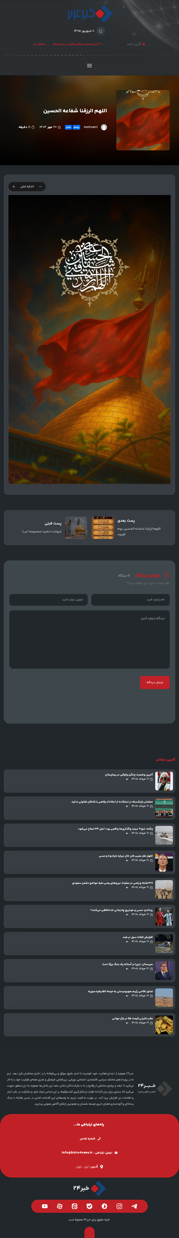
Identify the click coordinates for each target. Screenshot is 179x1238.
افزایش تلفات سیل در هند (138, 937)
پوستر (76, 127)
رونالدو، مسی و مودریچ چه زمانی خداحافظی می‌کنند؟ (121, 910)
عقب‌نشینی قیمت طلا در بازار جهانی (132, 1018)
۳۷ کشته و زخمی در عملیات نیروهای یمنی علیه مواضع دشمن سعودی (112, 883)
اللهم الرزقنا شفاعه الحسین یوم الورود (139, 531)
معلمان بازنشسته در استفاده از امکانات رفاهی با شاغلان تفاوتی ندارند (112, 802)
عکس (68, 127)
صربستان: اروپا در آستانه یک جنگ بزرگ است (127, 964)
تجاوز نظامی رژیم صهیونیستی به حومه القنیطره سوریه (120, 991)
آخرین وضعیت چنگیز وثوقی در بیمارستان (85, 44)
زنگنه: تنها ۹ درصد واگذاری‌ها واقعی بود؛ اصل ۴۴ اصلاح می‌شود (115, 829)
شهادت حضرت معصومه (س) (42, 531)
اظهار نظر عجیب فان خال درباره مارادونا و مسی (126, 856)
